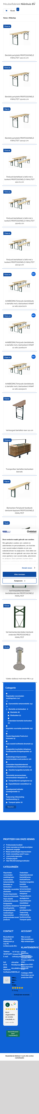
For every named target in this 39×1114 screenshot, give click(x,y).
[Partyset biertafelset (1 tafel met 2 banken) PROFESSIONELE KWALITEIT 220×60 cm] (10, 121)
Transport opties (16, 471)
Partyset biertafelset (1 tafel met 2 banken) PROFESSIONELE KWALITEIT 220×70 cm (29, 91)
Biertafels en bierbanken (17, 378)
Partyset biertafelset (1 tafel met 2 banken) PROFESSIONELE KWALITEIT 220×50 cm (29, 133)
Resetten (11, 476)
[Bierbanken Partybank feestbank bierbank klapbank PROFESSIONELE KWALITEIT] (28, 245)
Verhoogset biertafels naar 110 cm (28, 220)
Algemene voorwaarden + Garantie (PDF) (26, 624)
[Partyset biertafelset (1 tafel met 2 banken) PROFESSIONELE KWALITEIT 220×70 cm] (28, 79)
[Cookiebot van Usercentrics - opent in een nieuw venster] (28, 531)
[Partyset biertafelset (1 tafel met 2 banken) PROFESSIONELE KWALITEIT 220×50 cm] (28, 121)
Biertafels (15, 381)
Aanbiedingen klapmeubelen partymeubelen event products (18, 427)
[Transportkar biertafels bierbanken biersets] (10, 245)
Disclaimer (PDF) (27, 633)
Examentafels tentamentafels (20, 372)
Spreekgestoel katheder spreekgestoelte (14, 459)
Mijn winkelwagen (27, 610)
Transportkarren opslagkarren (20, 450)
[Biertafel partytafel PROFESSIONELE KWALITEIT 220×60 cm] (28, 38)
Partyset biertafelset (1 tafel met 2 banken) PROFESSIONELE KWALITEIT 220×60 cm (11, 133)
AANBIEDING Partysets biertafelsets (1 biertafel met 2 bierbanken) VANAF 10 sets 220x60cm (28, 174)
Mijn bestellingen (27, 608)
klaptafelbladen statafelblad (20, 453)
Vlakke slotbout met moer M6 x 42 (28, 345)
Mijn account (25, 606)
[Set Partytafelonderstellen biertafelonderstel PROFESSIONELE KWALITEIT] (28, 286)
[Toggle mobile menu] (34, 3)
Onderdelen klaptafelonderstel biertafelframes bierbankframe (18, 435)
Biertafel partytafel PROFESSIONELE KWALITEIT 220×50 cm (11, 94)
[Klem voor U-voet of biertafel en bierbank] (10, 286)
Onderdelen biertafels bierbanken (20, 391)
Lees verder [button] (9, 691)
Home (5, 18)
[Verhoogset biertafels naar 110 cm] (28, 203)
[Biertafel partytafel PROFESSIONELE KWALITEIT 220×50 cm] (10, 79)
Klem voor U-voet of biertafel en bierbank (11, 303)
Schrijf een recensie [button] (21, 664)
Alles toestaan (19, 574)
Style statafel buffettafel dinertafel (19, 413)
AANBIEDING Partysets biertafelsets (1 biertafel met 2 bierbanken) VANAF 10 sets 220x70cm (11, 174)
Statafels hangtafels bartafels (20, 439)
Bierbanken (15, 384)
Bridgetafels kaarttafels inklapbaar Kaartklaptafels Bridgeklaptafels (19, 419)
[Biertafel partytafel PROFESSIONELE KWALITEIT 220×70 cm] (10, 38)
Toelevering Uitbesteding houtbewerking (15, 467)
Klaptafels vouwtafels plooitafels (19, 397)
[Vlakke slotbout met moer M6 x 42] (28, 328)
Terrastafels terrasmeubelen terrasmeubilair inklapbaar (16, 445)
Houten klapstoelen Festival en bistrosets (17, 406)
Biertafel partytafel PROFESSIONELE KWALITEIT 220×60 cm (29, 52)
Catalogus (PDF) (27, 642)
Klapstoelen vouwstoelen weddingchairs (15, 366)
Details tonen (27, 568)
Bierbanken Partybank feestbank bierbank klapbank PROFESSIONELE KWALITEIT (29, 257)
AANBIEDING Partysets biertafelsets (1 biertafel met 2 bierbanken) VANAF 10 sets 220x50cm (11, 215)
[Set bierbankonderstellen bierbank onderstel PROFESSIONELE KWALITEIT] (10, 328)
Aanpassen (18, 581)
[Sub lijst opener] (7, 370)
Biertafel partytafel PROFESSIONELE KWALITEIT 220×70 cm (11, 52)
